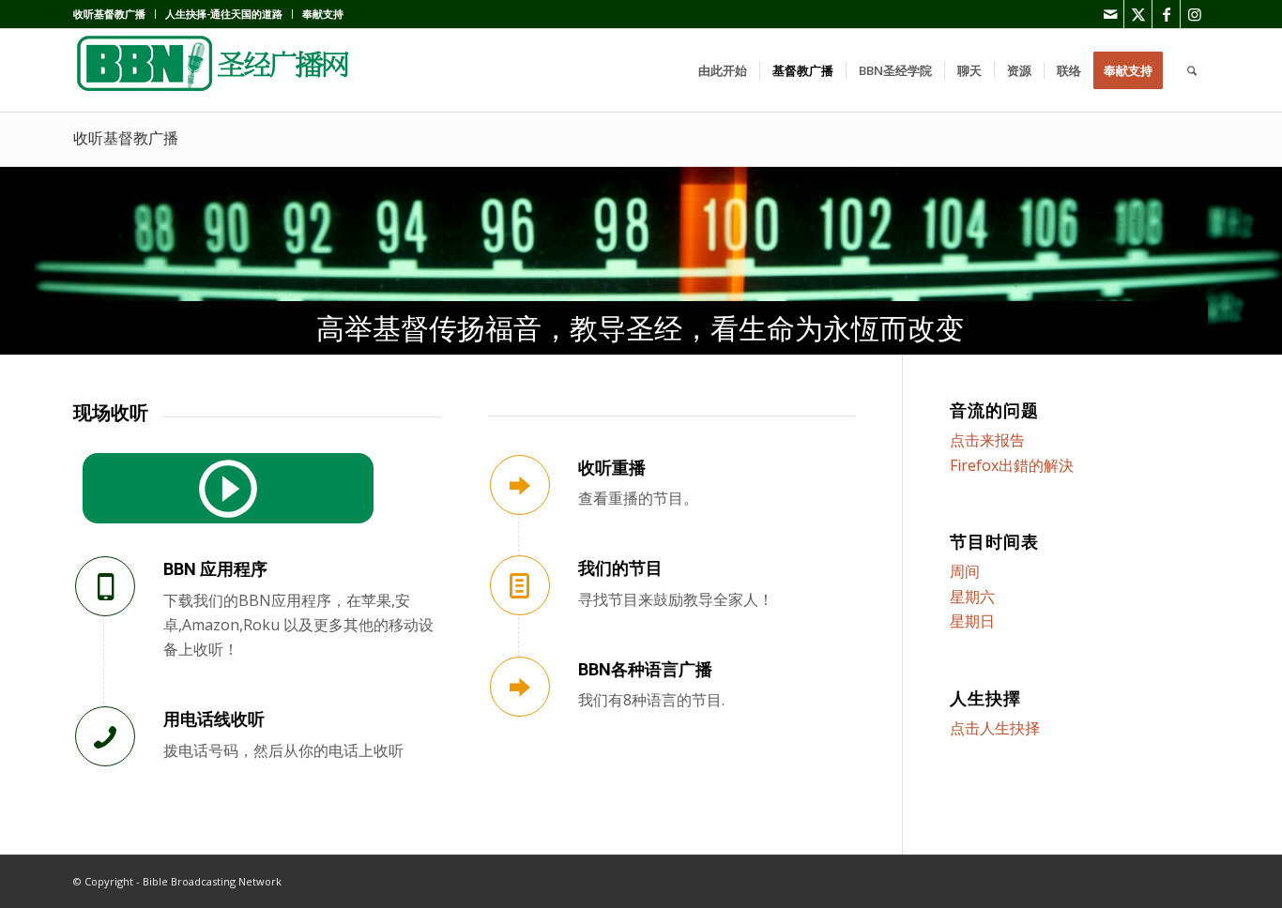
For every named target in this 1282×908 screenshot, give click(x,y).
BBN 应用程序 (215, 569)
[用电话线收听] (105, 736)
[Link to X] (1138, 14)
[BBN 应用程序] (105, 586)
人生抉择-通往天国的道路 (223, 14)
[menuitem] (114, 14)
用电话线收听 (214, 719)
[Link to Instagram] (1195, 14)
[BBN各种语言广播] (520, 687)
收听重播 (612, 467)
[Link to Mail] (1109, 14)
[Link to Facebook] (1166, 14)
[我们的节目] (520, 585)
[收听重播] (520, 485)
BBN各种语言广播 (645, 669)
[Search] (1192, 70)
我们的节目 (620, 568)
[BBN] (214, 70)
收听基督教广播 (109, 14)
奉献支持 (322, 14)
